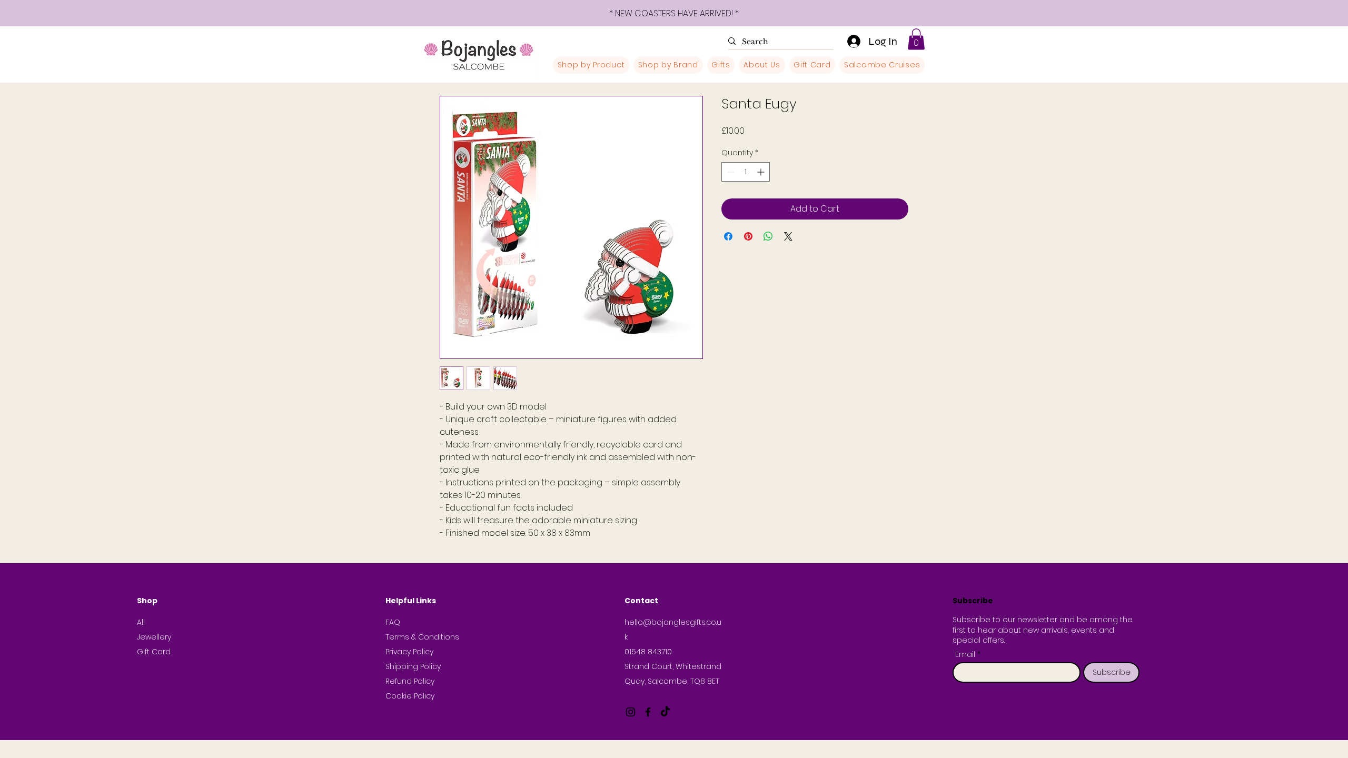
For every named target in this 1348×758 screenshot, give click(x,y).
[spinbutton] (745, 172)
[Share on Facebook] (728, 236)
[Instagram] (631, 712)
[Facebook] (648, 712)
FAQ (392, 622)
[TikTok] (665, 712)
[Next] (1292, 13)
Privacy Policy (409, 651)
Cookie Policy (409, 696)
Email (966, 654)
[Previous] (55, 13)
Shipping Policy (413, 666)
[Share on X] (788, 236)
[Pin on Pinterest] (748, 236)
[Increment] (761, 172)
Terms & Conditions (422, 637)
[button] (916, 39)
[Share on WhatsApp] (768, 236)
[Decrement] (729, 172)
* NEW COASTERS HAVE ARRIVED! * (674, 13)
